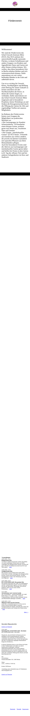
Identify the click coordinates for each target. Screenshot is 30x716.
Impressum (25, 709)
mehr (10, 567)
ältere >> (26, 612)
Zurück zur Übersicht (7, 626)
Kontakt (19, 709)
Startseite (12, 709)
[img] (15, 4)
